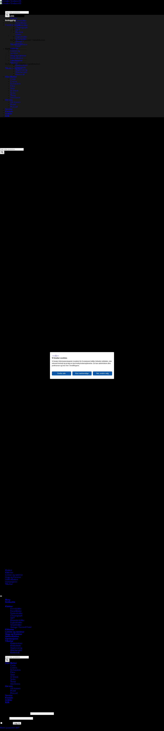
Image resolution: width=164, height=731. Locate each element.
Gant (12, 88)
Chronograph (21, 27)
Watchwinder (21, 72)
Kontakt (9, 111)
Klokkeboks (20, 67)
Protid (13, 104)
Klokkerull (19, 74)
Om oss (9, 100)
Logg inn (17, 723)
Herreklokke (20, 20)
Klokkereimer (21, 65)
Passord (4, 718)
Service (8, 109)
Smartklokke (21, 39)
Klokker (13, 18)
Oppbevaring (21, 70)
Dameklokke (21, 23)
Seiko (13, 93)
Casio (13, 79)
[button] (10, 20)
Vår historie (15, 102)
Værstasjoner (16, 60)
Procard (13, 107)
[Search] (2, 152)
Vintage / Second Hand (19, 43)
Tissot (13, 95)
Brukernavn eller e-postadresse (15, 713)
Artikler (8, 114)
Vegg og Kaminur (18, 56)
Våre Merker (11, 77)
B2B (7, 116)
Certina (13, 81)
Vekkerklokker (16, 58)
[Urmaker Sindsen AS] (10, 2)
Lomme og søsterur (15, 52)
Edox (12, 86)
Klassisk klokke (17, 620)
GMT (12, 618)
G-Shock (14, 91)
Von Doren (15, 97)
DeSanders (15, 84)
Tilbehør (14, 63)
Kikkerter (14, 48)
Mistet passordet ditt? (9, 728)
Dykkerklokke (21, 25)
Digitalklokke (21, 37)
